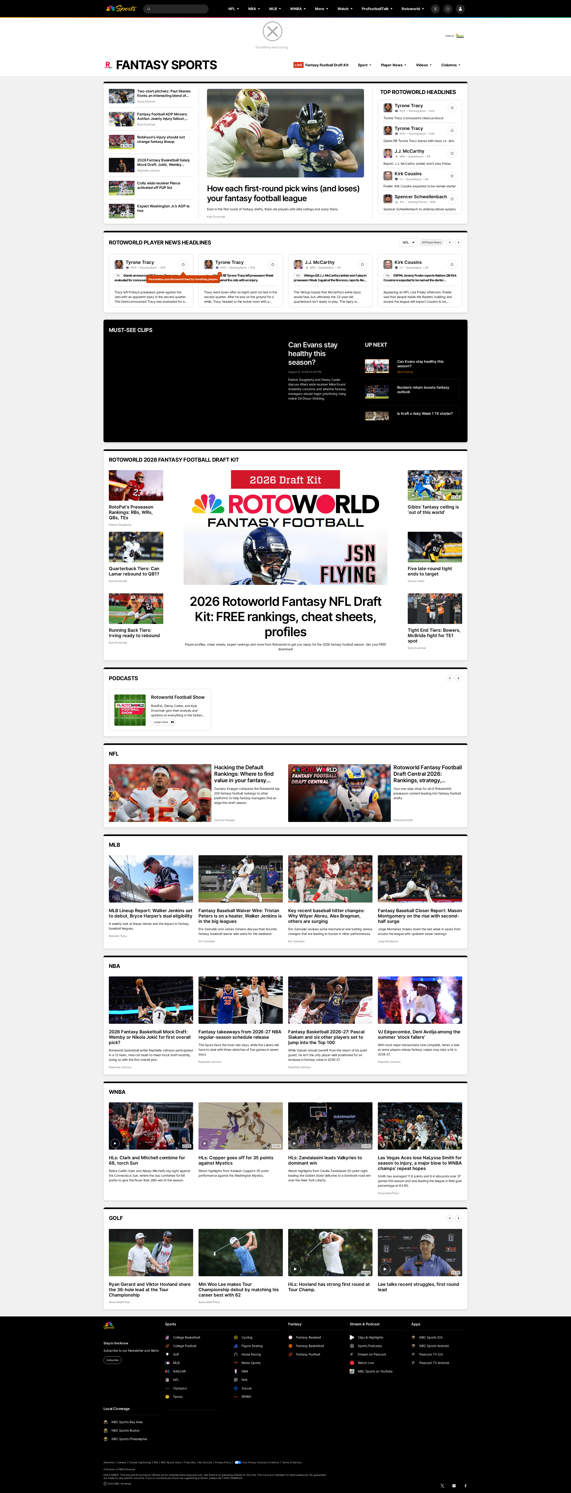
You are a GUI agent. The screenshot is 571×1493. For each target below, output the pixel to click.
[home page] (121, 9)
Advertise (109, 1462)
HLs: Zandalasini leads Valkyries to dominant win (325, 1160)
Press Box (190, 1462)
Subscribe (112, 1360)
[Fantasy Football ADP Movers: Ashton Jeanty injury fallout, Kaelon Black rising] (121, 119)
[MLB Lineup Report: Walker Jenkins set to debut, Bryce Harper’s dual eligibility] (151, 879)
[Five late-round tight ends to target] (435, 547)
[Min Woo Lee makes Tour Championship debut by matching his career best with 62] (241, 1252)
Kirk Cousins (408, 173)
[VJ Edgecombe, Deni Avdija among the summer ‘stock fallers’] (420, 1000)
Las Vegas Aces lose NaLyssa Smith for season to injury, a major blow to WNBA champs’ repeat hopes (420, 1163)
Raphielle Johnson (148, 170)
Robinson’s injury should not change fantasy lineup (161, 139)
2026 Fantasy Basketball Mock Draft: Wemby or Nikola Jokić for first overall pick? (149, 1037)
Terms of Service (292, 1462)
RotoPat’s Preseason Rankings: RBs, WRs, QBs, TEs (131, 512)
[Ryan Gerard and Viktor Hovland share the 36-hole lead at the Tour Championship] (151, 1252)
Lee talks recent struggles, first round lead (418, 1287)
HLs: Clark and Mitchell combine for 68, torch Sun (147, 1160)
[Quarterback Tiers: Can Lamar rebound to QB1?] (136, 547)
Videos (422, 65)
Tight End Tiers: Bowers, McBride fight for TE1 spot (434, 636)
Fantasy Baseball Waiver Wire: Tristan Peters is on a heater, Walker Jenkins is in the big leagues (240, 916)
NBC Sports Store (171, 1462)
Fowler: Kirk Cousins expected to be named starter (419, 186)
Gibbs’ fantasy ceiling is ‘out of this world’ (433, 509)
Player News (392, 65)
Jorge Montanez (388, 941)
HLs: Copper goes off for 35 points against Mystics (236, 1160)
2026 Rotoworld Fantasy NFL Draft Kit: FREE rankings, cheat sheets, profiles (285, 616)
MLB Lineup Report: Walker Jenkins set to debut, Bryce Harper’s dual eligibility (150, 913)
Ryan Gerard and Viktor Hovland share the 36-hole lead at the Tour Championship (150, 1290)
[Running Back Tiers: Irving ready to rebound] (136, 608)
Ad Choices (205, 1462)
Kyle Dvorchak (216, 216)
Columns (449, 65)
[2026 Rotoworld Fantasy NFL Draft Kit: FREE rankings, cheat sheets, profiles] (285, 527)
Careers (121, 1462)
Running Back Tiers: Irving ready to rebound (134, 633)
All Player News (431, 242)
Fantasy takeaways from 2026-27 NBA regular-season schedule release (240, 1034)
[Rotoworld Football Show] (130, 710)
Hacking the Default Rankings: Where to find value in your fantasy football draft (244, 774)
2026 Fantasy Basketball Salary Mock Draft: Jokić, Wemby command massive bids (163, 162)
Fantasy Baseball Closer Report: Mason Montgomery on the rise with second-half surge (420, 916)
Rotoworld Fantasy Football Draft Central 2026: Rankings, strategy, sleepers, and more (427, 774)
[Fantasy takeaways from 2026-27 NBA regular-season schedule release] (241, 1000)
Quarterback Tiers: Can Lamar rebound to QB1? (134, 571)
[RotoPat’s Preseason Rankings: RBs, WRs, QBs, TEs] (136, 485)
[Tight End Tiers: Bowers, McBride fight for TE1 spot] (435, 608)
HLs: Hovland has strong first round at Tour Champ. (329, 1287)
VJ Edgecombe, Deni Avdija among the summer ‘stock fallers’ (419, 1034)
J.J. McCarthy (409, 151)
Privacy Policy (223, 1462)
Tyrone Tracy (409, 105)
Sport (362, 65)
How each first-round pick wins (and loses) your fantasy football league (283, 193)
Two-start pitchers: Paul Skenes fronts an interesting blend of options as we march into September (164, 93)
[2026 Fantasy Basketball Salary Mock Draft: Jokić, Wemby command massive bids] (121, 165)
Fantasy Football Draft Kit (321, 65)
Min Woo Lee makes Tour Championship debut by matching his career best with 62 (239, 1290)
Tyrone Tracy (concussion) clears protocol (413, 118)
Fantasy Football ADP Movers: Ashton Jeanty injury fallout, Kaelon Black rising (162, 116)
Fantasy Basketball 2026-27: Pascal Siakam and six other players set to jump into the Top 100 (326, 1037)
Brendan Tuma (118, 936)
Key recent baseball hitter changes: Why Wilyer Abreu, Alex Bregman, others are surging (326, 916)
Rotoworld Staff (403, 820)
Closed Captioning (140, 1462)
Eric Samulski (207, 941)
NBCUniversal (127, 1469)
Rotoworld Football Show (178, 697)
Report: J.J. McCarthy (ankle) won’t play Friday (417, 163)
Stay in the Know (115, 1343)
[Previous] (449, 242)
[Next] (458, 242)
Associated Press (388, 1193)
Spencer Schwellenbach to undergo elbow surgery (419, 209)
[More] (435, 8)
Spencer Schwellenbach (421, 196)
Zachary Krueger (224, 820)
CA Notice (273, 1462)
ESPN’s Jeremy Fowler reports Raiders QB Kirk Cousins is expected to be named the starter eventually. (419, 280)
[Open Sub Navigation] (238, 9)
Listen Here (161, 722)
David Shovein (146, 101)
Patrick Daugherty (120, 524)
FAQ (155, 1462)
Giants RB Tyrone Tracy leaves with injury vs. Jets (418, 141)
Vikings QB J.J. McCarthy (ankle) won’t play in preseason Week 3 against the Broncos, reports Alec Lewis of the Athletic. (330, 280)
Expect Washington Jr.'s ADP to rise (163, 208)
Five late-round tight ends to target (430, 571)
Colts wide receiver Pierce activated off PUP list (158, 185)
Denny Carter (416, 581)
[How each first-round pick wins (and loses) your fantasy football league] (285, 133)
